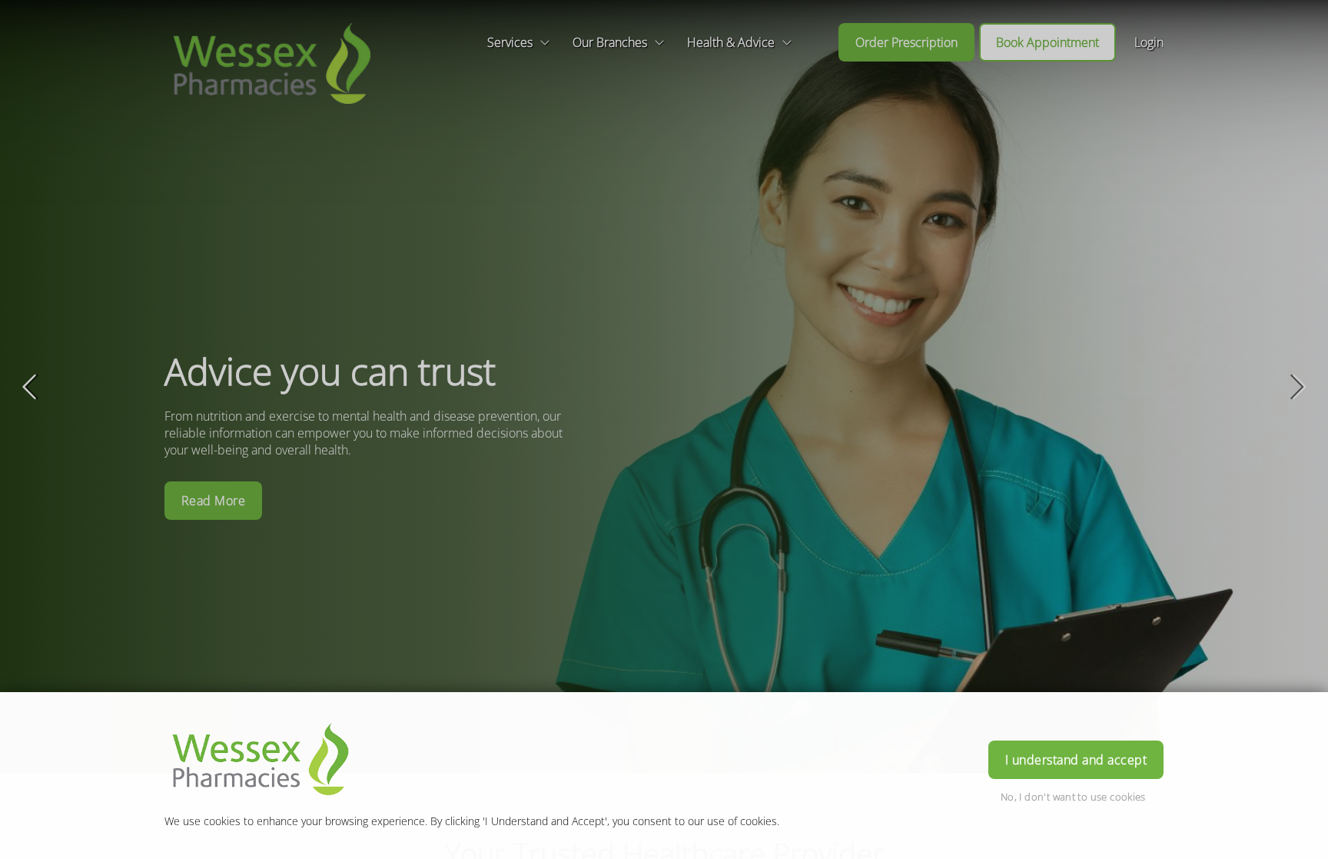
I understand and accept (1076, 759)
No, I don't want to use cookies (1073, 797)
